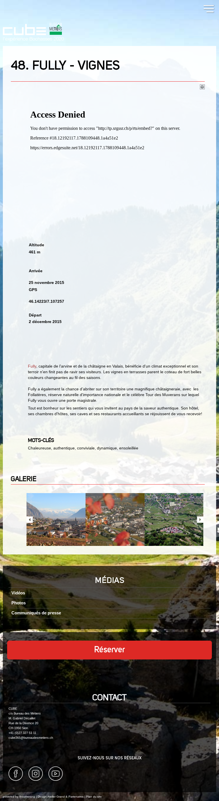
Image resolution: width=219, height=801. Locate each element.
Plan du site (94, 796)
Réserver (109, 650)
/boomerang (27, 796)
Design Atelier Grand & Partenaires (61, 796)
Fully (32, 366)
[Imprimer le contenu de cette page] (202, 88)
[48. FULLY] (56, 519)
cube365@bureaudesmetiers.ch (31, 737)
